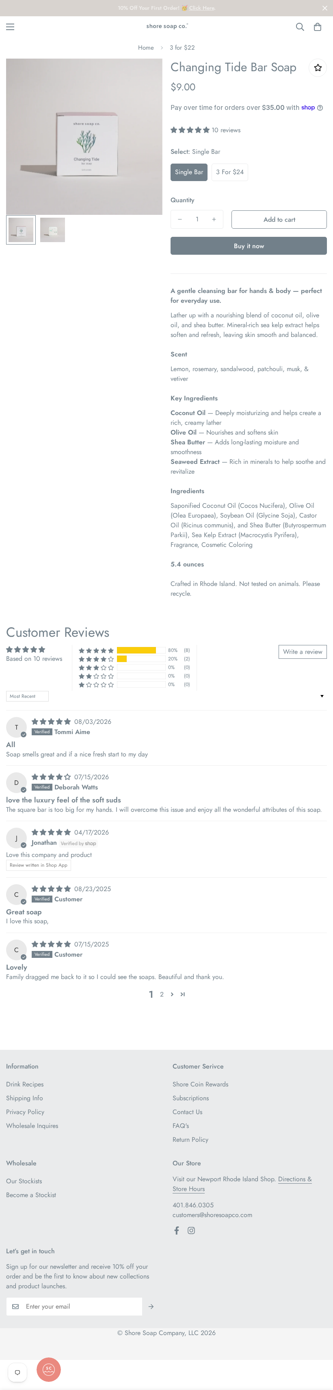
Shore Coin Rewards (200, 1084)
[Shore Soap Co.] (166, 26)
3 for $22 (182, 47)
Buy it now (249, 246)
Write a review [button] (302, 651)
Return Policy (190, 1139)
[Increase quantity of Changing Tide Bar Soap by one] (214, 219)
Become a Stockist (31, 1195)
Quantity (183, 200)
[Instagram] (191, 1230)
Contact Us (187, 1112)
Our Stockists (24, 1181)
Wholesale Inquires (32, 1125)
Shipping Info (24, 1098)
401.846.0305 (193, 1205)
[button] (317, 26)
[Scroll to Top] (317, 1345)
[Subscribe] (151, 1306)
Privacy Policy (25, 1112)
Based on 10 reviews (34, 658)
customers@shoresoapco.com (212, 1215)
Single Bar (189, 172)
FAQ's (181, 1125)
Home (146, 47)
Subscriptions (191, 1098)
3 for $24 (230, 172)
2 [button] (162, 994)
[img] (52, 721)
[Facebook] (176, 1230)
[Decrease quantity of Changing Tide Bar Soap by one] (180, 219)
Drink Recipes (24, 1084)
